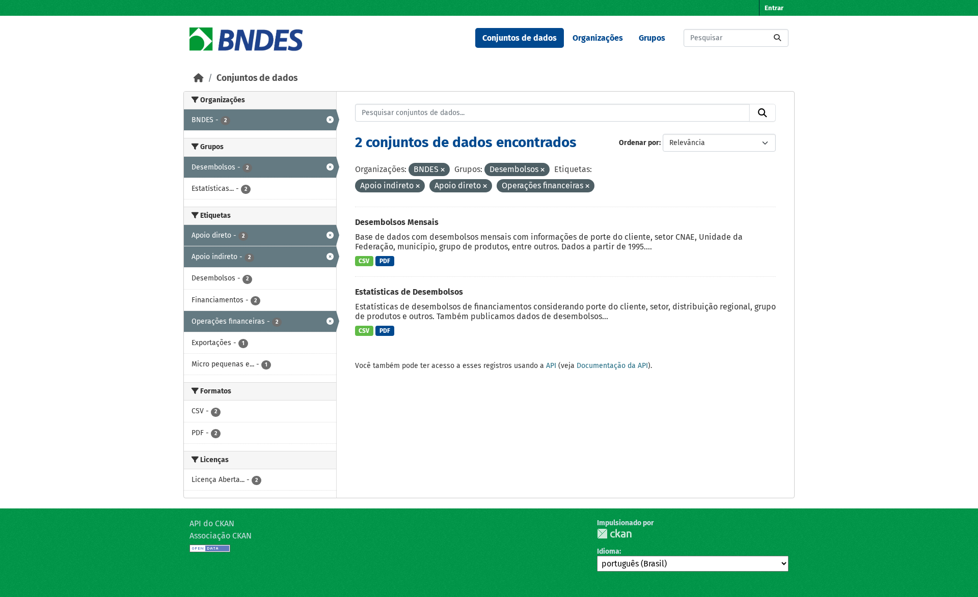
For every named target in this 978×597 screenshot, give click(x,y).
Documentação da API (612, 365)
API (551, 365)
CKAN (614, 533)
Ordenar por (639, 142)
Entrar (774, 8)
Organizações (598, 38)
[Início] (199, 78)
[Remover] (443, 170)
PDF (384, 261)
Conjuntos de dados (519, 38)
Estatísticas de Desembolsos (409, 292)
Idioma (608, 551)
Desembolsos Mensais (397, 222)
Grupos (652, 38)
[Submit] (777, 38)
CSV (364, 261)
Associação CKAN (220, 536)
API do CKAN (211, 523)
